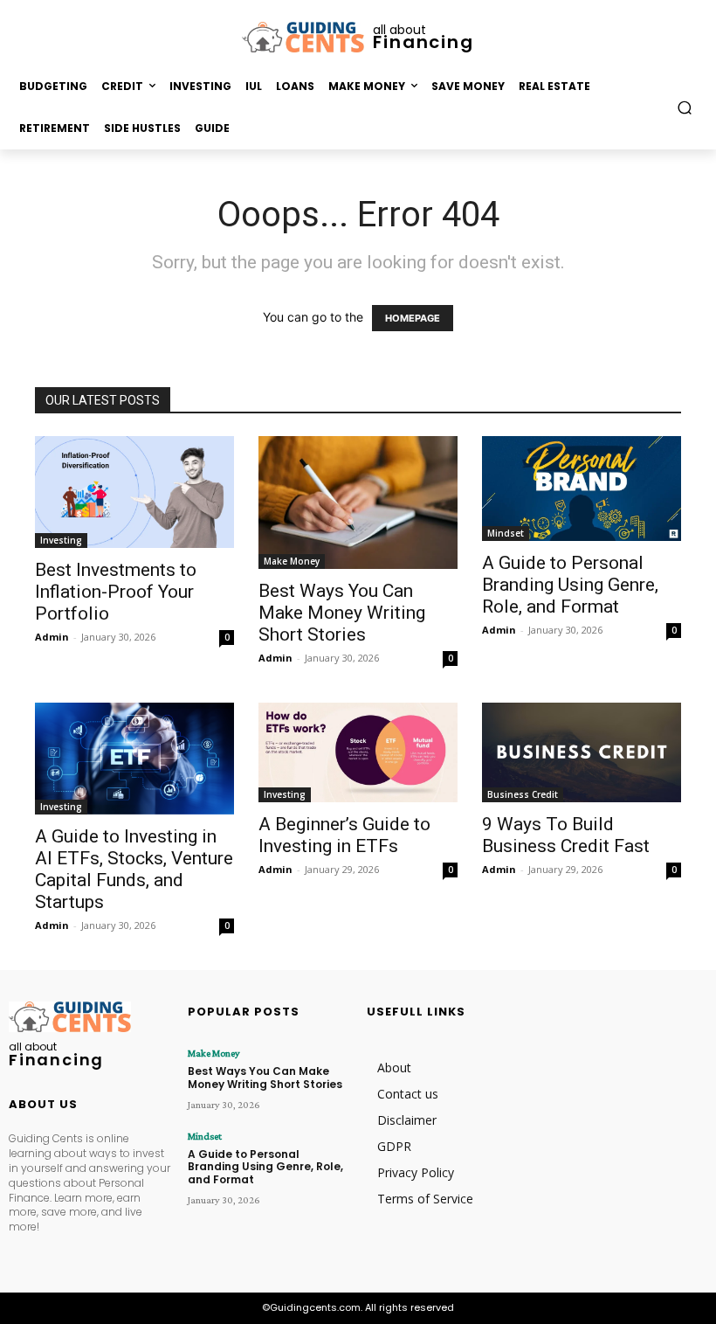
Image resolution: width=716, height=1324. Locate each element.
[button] (685, 107)
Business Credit (522, 794)
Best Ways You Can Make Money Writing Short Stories (341, 612)
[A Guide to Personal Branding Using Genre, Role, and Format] (581, 488)
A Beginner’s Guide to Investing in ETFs (344, 835)
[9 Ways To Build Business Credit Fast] (581, 752)
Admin (52, 636)
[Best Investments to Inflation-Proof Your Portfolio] (134, 492)
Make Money (292, 561)
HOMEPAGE (412, 318)
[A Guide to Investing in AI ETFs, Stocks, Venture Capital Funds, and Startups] (134, 759)
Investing (61, 540)
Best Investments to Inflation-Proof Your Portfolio (115, 591)
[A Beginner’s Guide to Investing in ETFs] (358, 752)
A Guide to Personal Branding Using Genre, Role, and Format (570, 584)
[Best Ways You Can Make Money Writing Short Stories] (358, 502)
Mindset (505, 533)
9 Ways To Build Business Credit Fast (566, 835)
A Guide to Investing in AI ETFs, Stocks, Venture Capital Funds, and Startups (134, 869)
